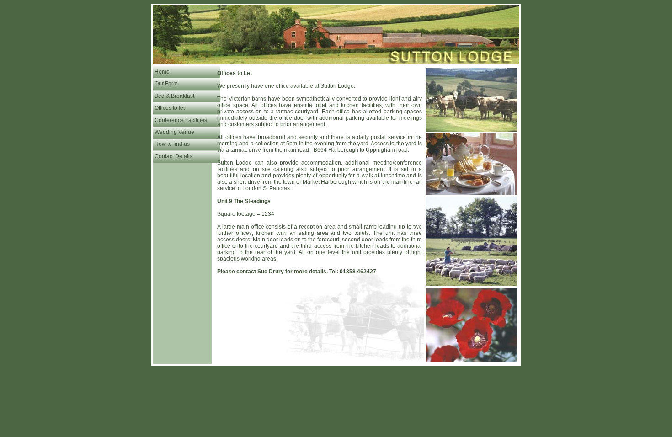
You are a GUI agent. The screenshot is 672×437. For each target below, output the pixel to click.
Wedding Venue (174, 132)
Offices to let (170, 108)
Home (162, 72)
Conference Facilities (181, 120)
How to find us (172, 144)
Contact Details (173, 156)
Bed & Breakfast (174, 96)
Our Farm (166, 83)
